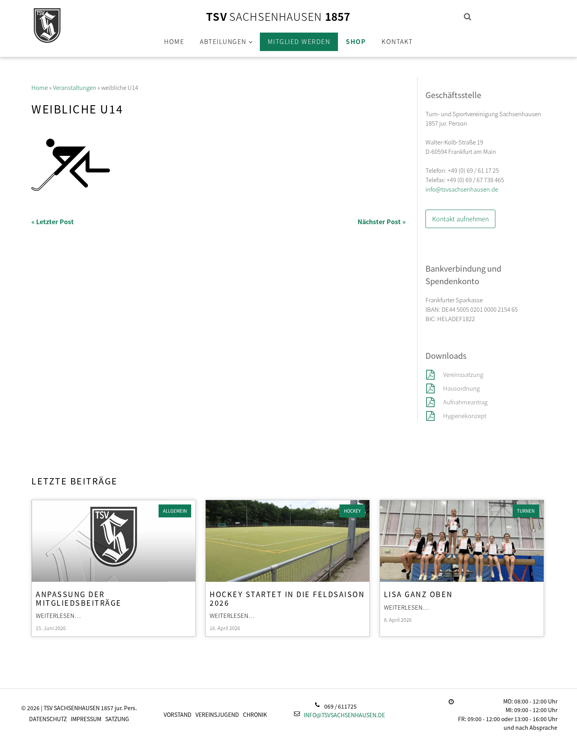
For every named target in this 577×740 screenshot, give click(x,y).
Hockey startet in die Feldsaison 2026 (287, 598)
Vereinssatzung (463, 374)
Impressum (86, 719)
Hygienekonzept (464, 415)
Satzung (117, 719)
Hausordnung (461, 388)
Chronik (255, 714)
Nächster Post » (381, 221)
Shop (356, 41)
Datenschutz (48, 719)
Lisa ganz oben (418, 594)
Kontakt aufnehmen (460, 218)
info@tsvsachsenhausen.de (461, 189)
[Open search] (467, 16)
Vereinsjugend (217, 714)
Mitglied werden (299, 41)
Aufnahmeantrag (465, 402)
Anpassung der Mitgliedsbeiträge (79, 598)
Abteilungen (223, 41)
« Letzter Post (52, 221)
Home (174, 41)
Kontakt (397, 41)
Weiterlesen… (58, 615)
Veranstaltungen (74, 87)
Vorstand (178, 714)
